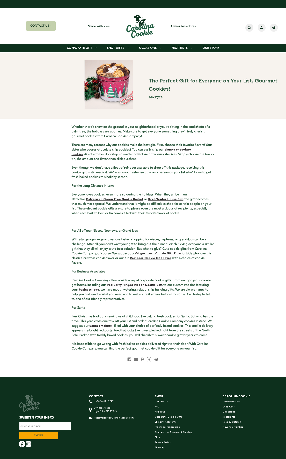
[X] (149, 359)
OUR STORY (211, 48)
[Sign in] (261, 27)
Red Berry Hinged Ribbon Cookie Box (134, 285)
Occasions (148, 48)
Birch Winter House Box (165, 199)
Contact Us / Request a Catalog (173, 432)
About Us (160, 411)
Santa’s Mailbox (100, 326)
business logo (89, 289)
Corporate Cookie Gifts (168, 416)
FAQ (157, 406)
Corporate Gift (80, 48)
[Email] (136, 359)
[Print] (143, 359)
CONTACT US (40, 26)
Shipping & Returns (165, 421)
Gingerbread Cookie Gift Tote (158, 253)
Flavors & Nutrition (233, 427)
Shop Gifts (116, 48)
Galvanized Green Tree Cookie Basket (114, 199)
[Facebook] (129, 359)
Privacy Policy (163, 442)
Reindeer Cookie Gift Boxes (150, 258)
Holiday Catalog (232, 421)
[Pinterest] (156, 359)
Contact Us (161, 401)
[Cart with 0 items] (274, 27)
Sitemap (160, 447)
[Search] (249, 27)
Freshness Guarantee (167, 427)
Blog (157, 437)
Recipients (180, 48)
